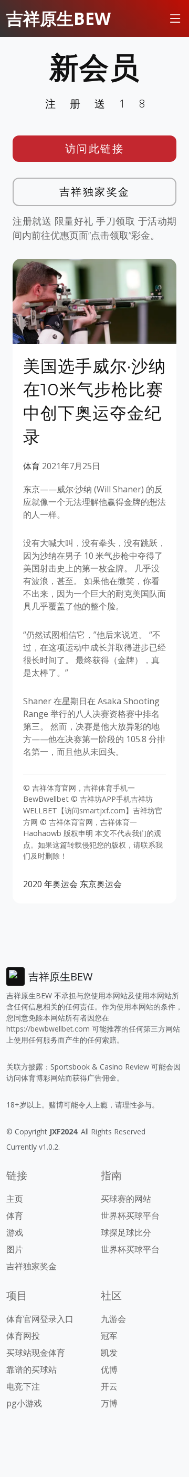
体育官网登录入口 (40, 1319)
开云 (109, 1386)
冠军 (109, 1336)
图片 (14, 1249)
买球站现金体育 (35, 1352)
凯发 (109, 1352)
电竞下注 (23, 1386)
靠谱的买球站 (31, 1369)
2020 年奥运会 (50, 884)
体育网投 (23, 1336)
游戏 (14, 1232)
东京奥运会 (101, 884)
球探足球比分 (126, 1232)
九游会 (113, 1319)
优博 (109, 1369)
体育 (31, 466)
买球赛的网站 (126, 1198)
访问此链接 (94, 148)
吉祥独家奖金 (94, 191)
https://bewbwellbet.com (48, 1029)
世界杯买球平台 (130, 1215)
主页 (14, 1198)
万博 (109, 1403)
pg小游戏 (24, 1403)
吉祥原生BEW (58, 18)
